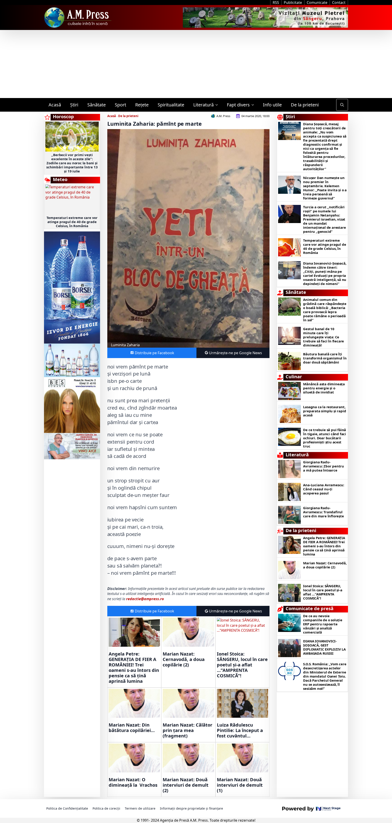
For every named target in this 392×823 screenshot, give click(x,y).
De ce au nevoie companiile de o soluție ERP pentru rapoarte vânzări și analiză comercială (322, 624)
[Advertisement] (196, 64)
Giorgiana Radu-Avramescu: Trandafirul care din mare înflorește (323, 512)
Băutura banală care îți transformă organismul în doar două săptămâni (324, 358)
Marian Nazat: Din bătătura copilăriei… (132, 727)
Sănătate (96, 105)
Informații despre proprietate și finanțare (191, 808)
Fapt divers (238, 105)
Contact (338, 2)
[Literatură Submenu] (218, 105)
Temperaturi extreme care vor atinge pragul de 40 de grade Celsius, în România (72, 222)
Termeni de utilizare (140, 808)
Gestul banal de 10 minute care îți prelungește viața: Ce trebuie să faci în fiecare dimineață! (323, 337)
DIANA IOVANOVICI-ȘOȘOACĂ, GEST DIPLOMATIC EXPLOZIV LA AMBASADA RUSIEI (324, 647)
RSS (276, 2)
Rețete (142, 105)
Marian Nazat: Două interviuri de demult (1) (240, 785)
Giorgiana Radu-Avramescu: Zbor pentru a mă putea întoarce (323, 466)
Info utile (272, 105)
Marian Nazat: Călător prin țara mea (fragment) (187, 730)
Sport (120, 105)
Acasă (55, 105)
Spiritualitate (171, 105)
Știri (74, 105)
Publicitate (293, 2)
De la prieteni (305, 105)
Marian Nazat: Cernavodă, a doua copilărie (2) (184, 659)
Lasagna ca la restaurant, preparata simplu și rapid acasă (324, 411)
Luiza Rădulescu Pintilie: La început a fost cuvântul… (240, 730)
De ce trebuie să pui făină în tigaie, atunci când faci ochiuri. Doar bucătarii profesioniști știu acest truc (324, 438)
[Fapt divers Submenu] (254, 105)
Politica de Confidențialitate (67, 808)
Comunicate (317, 2)
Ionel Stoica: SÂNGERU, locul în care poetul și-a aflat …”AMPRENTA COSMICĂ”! (242, 664)
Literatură (203, 105)
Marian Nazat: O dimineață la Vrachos (133, 782)
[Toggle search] (342, 105)
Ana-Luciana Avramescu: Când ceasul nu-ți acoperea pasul (323, 489)
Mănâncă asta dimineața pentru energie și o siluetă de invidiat (324, 388)
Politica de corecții (106, 808)
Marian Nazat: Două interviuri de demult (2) (185, 785)
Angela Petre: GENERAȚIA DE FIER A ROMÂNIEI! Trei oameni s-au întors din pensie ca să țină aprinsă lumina (134, 667)
